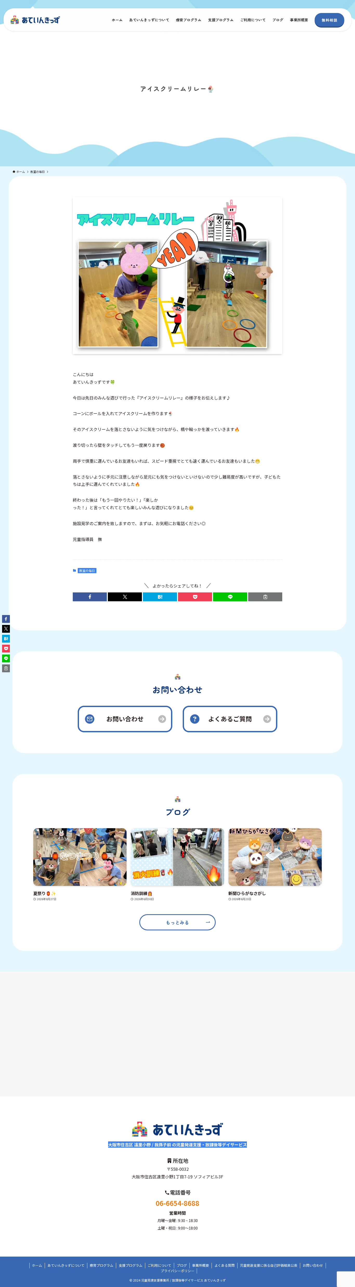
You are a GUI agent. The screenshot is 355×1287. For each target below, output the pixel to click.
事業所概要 (200, 1265)
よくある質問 (224, 1265)
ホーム (37, 1265)
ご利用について (159, 1265)
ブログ (182, 1265)
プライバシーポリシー (177, 1270)
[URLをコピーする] (265, 596)
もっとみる (177, 922)
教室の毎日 (87, 570)
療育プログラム (101, 1265)
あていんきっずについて (66, 1265)
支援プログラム (130, 1265)
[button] (90, 596)
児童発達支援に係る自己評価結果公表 (268, 1265)
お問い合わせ (313, 1265)
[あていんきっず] (35, 20)
